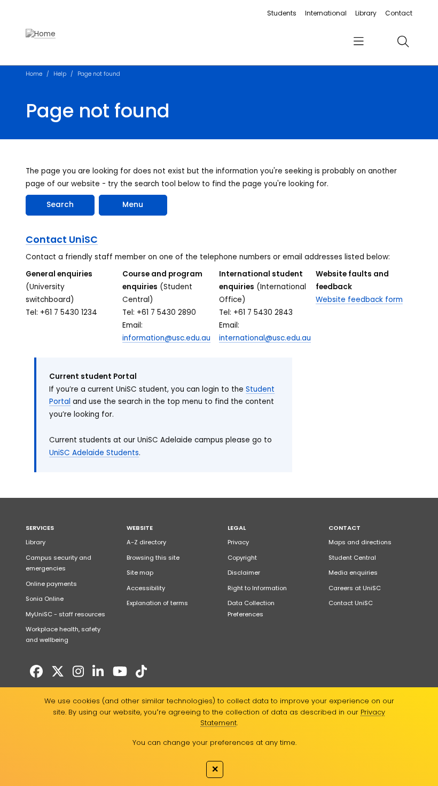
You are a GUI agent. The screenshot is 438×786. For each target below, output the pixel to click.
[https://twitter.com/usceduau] (57, 671)
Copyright (242, 557)
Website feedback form (359, 300)
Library (366, 13)
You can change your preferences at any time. (214, 742)
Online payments (51, 583)
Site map (140, 572)
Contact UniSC (62, 239)
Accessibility (146, 588)
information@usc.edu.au (166, 338)
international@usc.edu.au (265, 338)
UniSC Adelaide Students (94, 453)
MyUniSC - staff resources (65, 614)
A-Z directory (146, 542)
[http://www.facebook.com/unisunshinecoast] (36, 671)
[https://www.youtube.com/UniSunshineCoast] (120, 671)
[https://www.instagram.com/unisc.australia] (78, 671)
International (326, 13)
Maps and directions (360, 542)
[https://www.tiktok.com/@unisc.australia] (141, 671)
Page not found (98, 74)
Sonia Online (45, 598)
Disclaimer (244, 572)
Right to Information (257, 588)
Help (59, 74)
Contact (398, 13)
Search (60, 205)
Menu (132, 205)
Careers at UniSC (354, 588)
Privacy (238, 542)
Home (34, 74)
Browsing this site (153, 557)
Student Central (352, 557)
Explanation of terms (157, 603)
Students (281, 13)
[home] (41, 34)
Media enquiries (353, 572)
